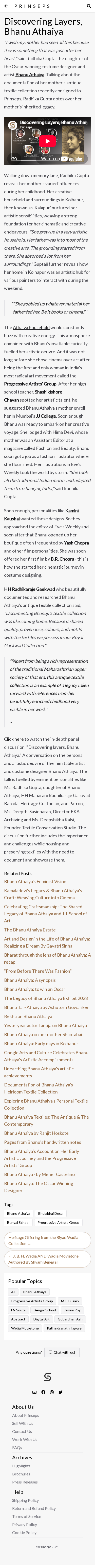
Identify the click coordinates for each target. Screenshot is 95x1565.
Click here (14, 739)
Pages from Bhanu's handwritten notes (42, 1142)
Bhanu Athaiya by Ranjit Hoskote (36, 1133)
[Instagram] (52, 1392)
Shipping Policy (25, 1500)
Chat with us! (63, 1352)
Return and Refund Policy (34, 1508)
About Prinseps (25, 1415)
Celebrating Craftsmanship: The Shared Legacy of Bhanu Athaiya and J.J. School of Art (45, 913)
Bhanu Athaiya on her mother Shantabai (43, 1034)
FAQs (17, 1447)
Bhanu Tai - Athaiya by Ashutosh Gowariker (46, 1007)
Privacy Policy (24, 1524)
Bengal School (18, 1222)
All (13, 1292)
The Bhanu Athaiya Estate (30, 929)
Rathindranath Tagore (64, 1328)
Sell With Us (22, 1423)
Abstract (18, 1319)
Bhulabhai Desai (50, 1213)
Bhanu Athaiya (18, 1213)
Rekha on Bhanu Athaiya (28, 1016)
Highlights (21, 1465)
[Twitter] (61, 1392)
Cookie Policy (24, 1532)
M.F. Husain (70, 1301)
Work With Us (24, 1439)
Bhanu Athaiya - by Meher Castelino (39, 1174)
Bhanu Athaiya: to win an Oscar (34, 989)
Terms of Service (26, 1516)
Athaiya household (31, 327)
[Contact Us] (34, 1392)
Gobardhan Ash (70, 1319)
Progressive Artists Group (58, 1222)
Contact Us (22, 1431)
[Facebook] (43, 1392)
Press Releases (25, 1481)
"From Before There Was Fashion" (38, 971)
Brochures (21, 1473)
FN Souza (18, 1310)
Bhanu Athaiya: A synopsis (30, 980)
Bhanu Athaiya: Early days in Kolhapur (41, 1043)
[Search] (89, 6)
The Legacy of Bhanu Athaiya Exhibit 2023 (46, 998)
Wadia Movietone (25, 1328)
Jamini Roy (72, 1310)
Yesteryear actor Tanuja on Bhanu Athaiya (45, 1025)
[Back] (6, 6)
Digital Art (41, 1319)
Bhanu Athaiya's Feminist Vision (35, 881)
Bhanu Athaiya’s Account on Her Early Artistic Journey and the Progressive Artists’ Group (41, 1158)
